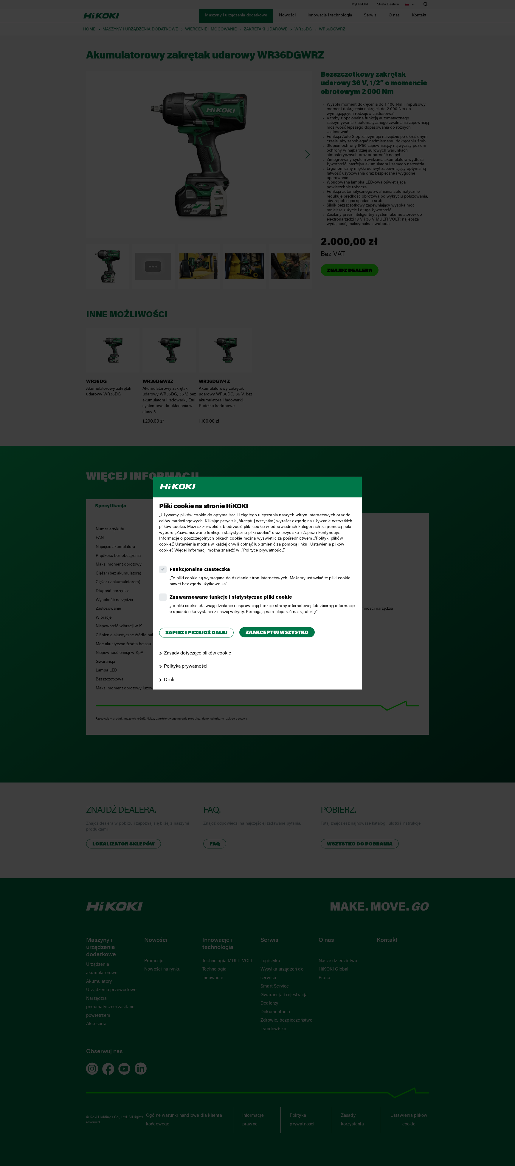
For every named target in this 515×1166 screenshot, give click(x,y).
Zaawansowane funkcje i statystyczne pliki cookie (231, 597)
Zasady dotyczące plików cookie (197, 653)
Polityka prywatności (185, 666)
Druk (169, 680)
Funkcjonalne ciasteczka (200, 570)
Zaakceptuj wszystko (277, 633)
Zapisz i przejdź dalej (196, 633)
